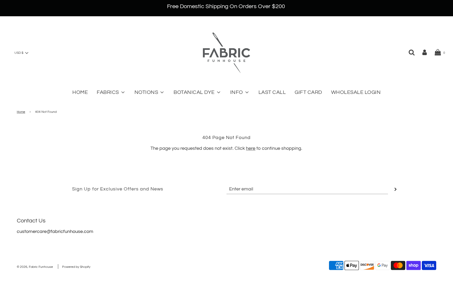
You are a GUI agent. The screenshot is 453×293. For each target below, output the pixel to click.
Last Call (272, 92)
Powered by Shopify (76, 267)
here (250, 148)
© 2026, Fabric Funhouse (35, 267)
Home (80, 92)
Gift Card (308, 92)
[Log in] (424, 52)
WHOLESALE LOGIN (356, 92)
